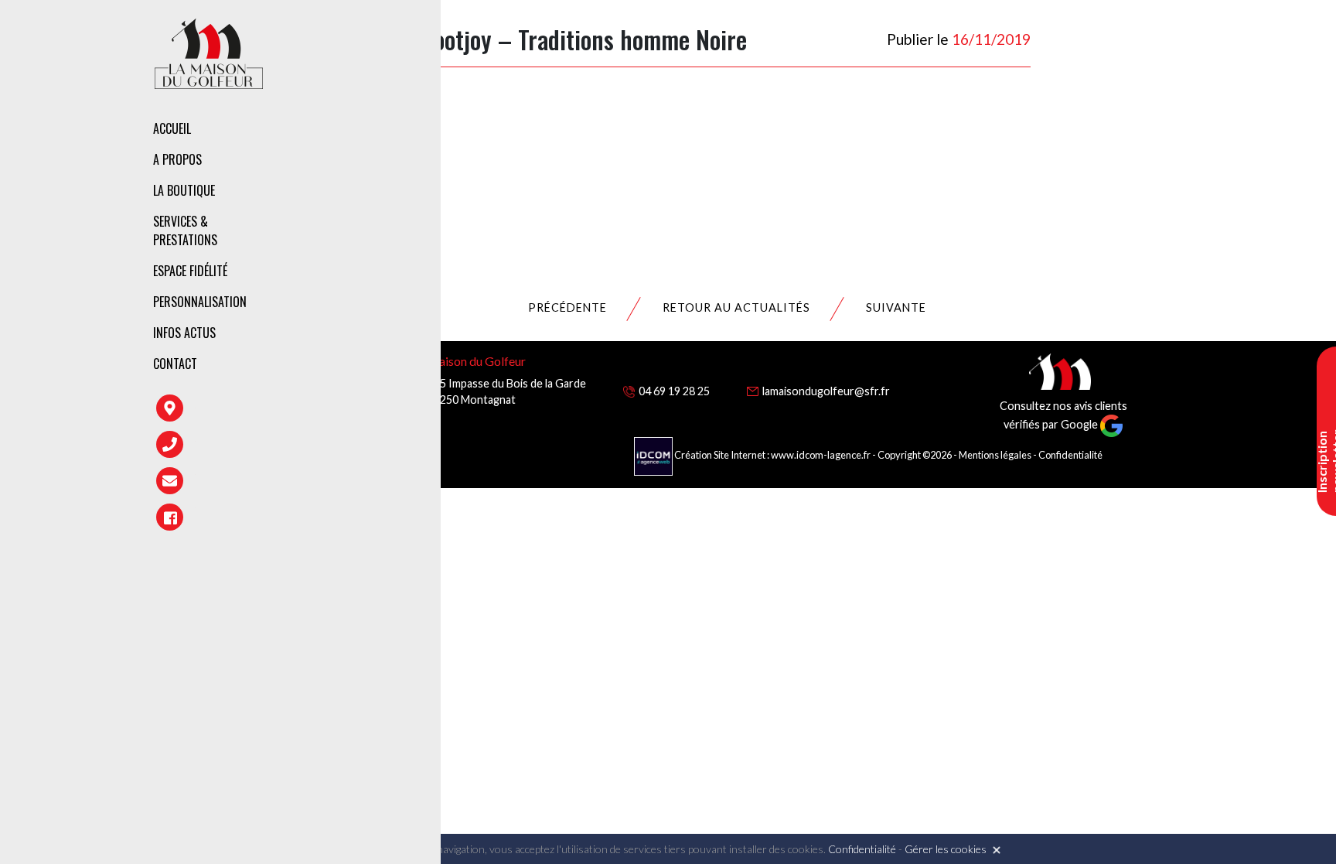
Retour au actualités (736, 307)
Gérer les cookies (946, 848)
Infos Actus (184, 332)
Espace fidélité (190, 270)
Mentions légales (995, 455)
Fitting (375, 220)
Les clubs (381, 193)
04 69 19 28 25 (674, 391)
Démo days (384, 320)
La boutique (184, 190)
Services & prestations (185, 230)
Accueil (172, 128)
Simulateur (387, 287)
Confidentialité (1070, 455)
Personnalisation (200, 301)
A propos (177, 159)
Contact (175, 363)
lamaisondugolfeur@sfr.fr (826, 391)
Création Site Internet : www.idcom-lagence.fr (772, 455)
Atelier (375, 253)
